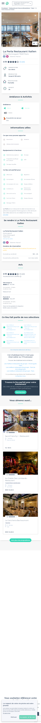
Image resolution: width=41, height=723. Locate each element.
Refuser (14, 717)
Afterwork (9, 174)
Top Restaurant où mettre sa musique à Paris (30, 342)
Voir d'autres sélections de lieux (20, 350)
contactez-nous (20, 376)
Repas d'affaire (28, 184)
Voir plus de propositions (20, 540)
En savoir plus (6, 713)
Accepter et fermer (27, 717)
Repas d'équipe (28, 198)
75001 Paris (6, 237)
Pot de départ (28, 193)
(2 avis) (22, 62)
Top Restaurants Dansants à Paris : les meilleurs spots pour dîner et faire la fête (30, 335)
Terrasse (26, 155)
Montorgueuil (7, 233)
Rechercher (20, 392)
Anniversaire (9, 179)
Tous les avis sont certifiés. (11, 276)
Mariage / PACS (10, 203)
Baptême (26, 174)
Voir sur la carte (8, 238)
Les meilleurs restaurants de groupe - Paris (12, 342)
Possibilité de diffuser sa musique (12, 159)
